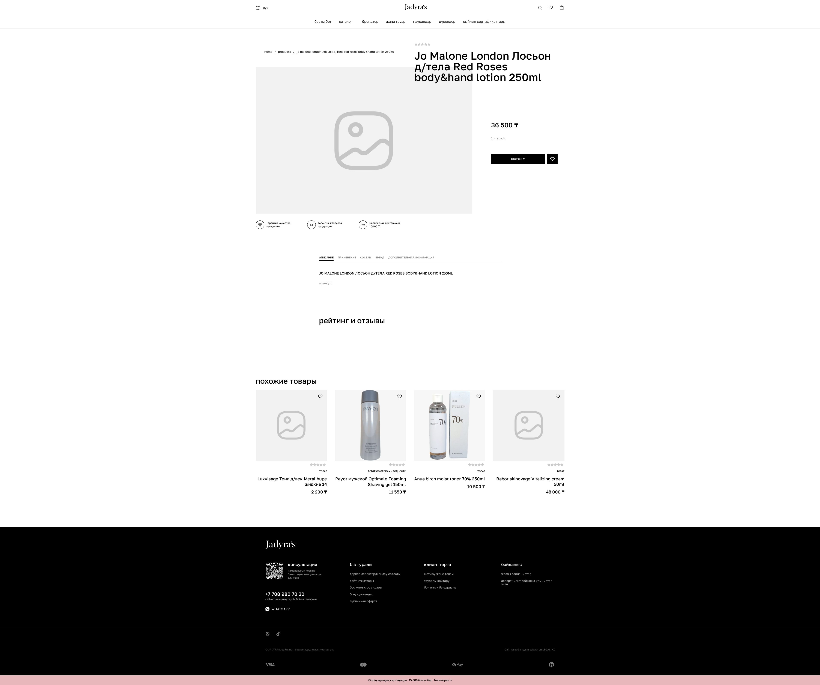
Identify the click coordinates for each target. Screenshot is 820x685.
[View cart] (561, 7)
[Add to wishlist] (552, 159)
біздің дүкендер (361, 594)
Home (268, 51)
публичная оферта (363, 601)
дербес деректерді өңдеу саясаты (375, 574)
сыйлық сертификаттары (484, 21)
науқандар (422, 21)
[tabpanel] (410, 275)
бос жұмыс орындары (366, 587)
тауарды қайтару (437, 580)
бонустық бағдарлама (440, 587)
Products (284, 51)
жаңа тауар (395, 21)
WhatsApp (281, 609)
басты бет (322, 21)
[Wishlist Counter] (551, 7)
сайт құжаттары (362, 580)
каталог (345, 21)
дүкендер (447, 21)
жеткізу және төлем (439, 574)
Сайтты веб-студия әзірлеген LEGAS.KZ (530, 649)
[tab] (326, 257)
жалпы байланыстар (516, 574)
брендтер (370, 21)
